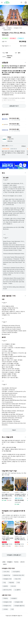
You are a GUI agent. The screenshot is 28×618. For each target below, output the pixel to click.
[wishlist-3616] (12, 522)
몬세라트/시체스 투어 (19, 575)
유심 (5, 582)
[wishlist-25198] (24, 478)
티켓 (18, 582)
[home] (6, 2)
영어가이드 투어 (7, 589)
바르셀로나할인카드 (19, 605)
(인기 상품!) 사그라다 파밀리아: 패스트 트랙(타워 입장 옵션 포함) (8, 495)
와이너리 (13, 586)
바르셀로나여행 (19, 602)
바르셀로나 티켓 (18, 28)
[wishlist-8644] (22, 7)
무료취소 (6, 598)
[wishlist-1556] (24, 522)
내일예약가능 (7, 575)
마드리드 (16, 562)
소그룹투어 (17, 589)
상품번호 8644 (7, 29)
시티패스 (6, 609)
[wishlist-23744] (12, 478)
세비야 (4, 564)
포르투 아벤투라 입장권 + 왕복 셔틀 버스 (7, 538)
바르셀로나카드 (7, 605)
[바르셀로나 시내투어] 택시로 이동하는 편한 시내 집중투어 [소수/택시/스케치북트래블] (20, 495)
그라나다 (22, 562)
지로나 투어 (18, 579)
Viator (9, 137)
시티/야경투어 (16, 571)
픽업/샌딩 (11, 582)
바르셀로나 (9, 28)
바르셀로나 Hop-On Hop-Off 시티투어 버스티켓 (20, 538)
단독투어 (6, 586)
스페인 (3, 28)
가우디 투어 (6, 571)
